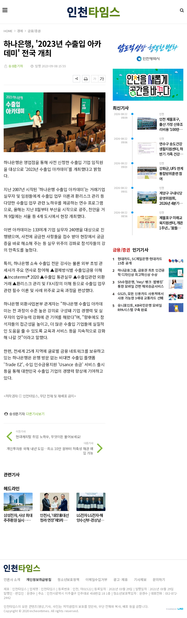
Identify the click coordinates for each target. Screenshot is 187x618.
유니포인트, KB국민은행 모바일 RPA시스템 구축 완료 (140, 307)
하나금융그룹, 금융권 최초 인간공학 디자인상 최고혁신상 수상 (141, 272)
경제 (20, 31)
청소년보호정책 (68, 579)
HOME (8, 31)
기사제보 (140, 579)
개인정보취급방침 (38, 579)
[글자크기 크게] (101, 78)
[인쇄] (85, 78)
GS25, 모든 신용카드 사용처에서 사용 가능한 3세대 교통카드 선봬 (141, 295)
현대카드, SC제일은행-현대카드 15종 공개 (140, 260)
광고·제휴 (120, 579)
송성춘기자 (16, 66)
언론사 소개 (12, 579)
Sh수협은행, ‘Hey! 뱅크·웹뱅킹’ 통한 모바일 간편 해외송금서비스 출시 (141, 286)
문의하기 (159, 579)
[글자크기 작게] (94, 78)
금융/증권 (34, 31)
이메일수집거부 (96, 579)
